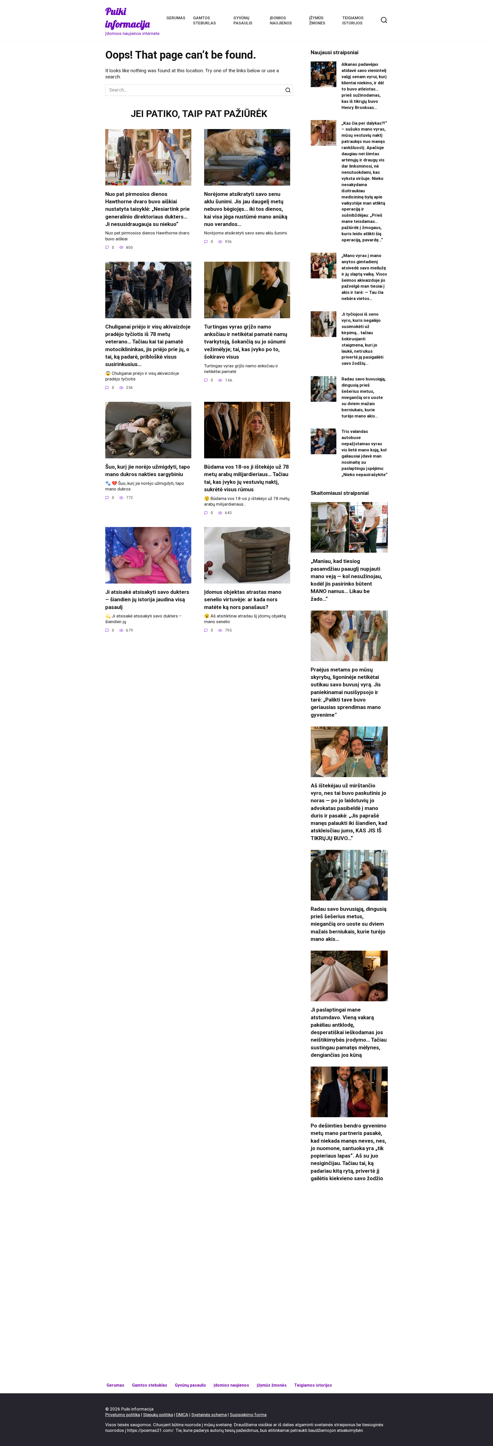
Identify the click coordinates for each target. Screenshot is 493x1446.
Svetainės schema (209, 1414)
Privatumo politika (122, 1414)
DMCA (182, 1414)
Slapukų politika (158, 1414)
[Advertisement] (349, 1282)
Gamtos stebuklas (149, 1385)
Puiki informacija (127, 17)
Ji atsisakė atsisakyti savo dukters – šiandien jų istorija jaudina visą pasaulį (147, 599)
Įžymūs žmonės (272, 1385)
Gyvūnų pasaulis (190, 1385)
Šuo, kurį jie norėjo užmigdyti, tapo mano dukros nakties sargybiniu (147, 470)
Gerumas (175, 18)
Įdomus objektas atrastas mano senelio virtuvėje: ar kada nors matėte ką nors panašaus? (242, 599)
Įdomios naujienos (231, 1385)
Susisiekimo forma (248, 1414)
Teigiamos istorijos (313, 1385)
